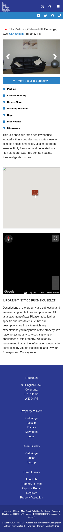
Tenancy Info (33, 33)
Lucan (31, 436)
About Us (31, 479)
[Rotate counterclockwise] (5, 239)
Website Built (31, 523)
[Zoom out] (55, 286)
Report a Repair (31, 488)
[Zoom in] (55, 279)
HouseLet (20, 523)
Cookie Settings (52, 526)
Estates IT (20, 526)
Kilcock (31, 427)
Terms (41, 293)
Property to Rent (32, 483)
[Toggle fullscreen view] (55, 238)
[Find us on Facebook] (52, 15)
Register (31, 492)
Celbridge (31, 418)
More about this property (33, 80)
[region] (31, 263)
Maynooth (31, 431)
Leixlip (31, 422)
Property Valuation (31, 497)
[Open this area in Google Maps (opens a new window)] (9, 291)
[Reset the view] (8, 239)
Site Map (31, 526)
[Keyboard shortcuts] (25, 293)
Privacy (40, 526)
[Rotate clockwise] (11, 239)
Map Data (33, 293)
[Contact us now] (59, 15)
